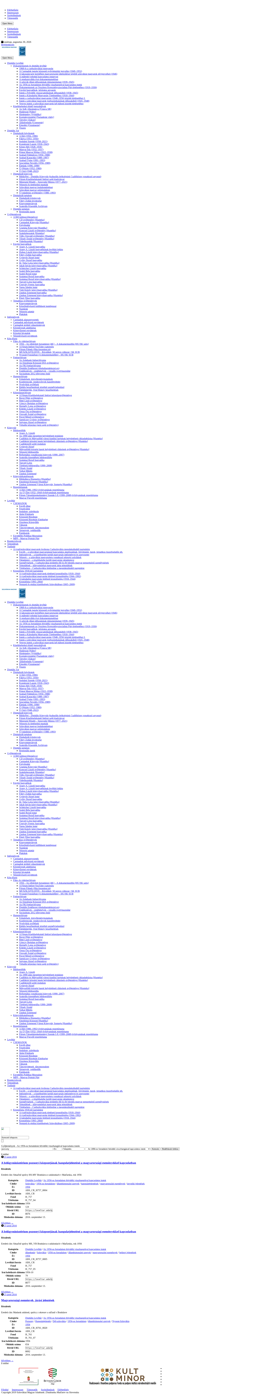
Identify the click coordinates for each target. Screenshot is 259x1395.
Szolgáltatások (14, 15)
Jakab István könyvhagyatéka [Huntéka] (38, 265)
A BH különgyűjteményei (25, 217)
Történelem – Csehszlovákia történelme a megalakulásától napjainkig (51, 568)
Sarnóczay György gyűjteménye (34, 419)
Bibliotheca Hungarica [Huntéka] (35, 479)
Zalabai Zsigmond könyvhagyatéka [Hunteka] (41, 295)
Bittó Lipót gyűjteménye (30, 400)
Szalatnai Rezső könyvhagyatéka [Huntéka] (40, 279)
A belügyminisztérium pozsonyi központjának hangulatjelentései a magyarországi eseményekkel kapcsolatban (68, 1162)
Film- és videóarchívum (24, 341)
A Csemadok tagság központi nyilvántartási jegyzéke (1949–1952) (50, 71)
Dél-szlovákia (59, 1321)
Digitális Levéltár (15, 63)
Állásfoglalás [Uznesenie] (31, 122)
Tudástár (11, 546)
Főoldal (4, 1389)
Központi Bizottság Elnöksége (33, 519)
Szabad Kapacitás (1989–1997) (34, 157)
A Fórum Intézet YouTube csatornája (36, 346)
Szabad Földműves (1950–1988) (34, 155)
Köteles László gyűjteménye (32, 409)
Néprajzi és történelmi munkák (33, 184)
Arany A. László (27, 433)
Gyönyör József (26, 446)
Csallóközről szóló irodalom (32, 444)
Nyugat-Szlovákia (120, 1321)
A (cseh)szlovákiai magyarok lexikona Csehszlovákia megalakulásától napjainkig (51, 549)
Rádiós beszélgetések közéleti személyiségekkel (41, 387)
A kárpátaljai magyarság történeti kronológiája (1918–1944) (47, 579)
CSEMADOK (20, 503)
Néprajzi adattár (26, 311)
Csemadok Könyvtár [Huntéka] (34, 222)
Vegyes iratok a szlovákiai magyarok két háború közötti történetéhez (51, 103)
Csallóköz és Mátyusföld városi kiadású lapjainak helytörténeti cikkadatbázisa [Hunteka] (61, 438)
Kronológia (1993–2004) (31, 581)
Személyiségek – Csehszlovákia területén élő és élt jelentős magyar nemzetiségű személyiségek (64, 562)
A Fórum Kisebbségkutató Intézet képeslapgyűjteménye (45, 395)
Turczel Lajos (25, 463)
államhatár (30, 1252)
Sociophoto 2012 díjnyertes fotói (34, 373)
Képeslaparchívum (22, 392)
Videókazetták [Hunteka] (31, 241)
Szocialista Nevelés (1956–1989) (34, 163)
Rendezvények (14, 541)
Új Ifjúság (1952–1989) (30, 168)
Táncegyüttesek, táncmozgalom (34, 527)
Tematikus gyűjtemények (25, 300)
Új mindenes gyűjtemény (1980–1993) (37, 192)
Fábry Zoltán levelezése (30, 201)
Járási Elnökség (26, 514)
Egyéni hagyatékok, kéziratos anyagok (37, 90)
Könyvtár (11, 427)
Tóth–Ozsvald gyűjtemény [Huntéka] (37, 236)
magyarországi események (112, 1183)
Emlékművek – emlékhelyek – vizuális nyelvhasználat (44, 371)
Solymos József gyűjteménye (33, 422)
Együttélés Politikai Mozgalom (27, 535)
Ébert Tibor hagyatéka (29, 298)
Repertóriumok (20, 487)
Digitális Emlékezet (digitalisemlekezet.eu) (39, 368)
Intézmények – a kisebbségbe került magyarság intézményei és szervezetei (54, 554)
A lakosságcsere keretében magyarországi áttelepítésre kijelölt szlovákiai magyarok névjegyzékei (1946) (68, 74)
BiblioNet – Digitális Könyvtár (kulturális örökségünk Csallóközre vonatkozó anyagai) (60, 176)
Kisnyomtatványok (28, 203)
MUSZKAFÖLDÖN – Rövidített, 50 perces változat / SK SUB (49, 352)
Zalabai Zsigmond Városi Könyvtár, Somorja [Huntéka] (45, 484)
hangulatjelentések (89, 1183)
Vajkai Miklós (25, 471)
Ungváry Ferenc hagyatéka (32, 284)
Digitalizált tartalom (22, 195)
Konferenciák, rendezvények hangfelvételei (39, 382)
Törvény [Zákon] (27, 120)
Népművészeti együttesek (25, 336)
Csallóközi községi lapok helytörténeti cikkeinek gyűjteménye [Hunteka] (53, 441)
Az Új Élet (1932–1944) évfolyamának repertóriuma (44, 492)
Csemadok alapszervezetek (26, 319)
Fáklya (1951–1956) (29, 138)
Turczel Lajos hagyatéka (30, 282)
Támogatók (12, 18)
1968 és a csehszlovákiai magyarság (36, 68)
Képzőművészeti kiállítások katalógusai (37, 306)
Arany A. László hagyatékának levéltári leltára (41, 249)
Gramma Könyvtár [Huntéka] (33, 228)
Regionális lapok (27, 211)
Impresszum (13, 12)
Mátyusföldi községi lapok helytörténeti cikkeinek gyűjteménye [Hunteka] (54, 449)
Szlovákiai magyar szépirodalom (34, 190)
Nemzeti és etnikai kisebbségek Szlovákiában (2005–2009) (47, 584)
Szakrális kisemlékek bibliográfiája (35, 457)
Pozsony (29, 1321)
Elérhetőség (12, 10)
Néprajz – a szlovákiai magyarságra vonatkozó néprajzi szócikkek (50, 557)
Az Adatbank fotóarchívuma (32, 360)
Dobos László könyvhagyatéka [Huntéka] (39, 252)
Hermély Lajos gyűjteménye (32, 406)
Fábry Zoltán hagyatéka (30, 255)
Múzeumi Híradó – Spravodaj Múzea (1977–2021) (43, 182)
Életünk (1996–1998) (29, 165)
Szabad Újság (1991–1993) (32, 160)
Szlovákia (30, 1183)
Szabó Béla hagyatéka (29, 271)
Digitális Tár (13, 130)
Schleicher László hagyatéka (32, 268)
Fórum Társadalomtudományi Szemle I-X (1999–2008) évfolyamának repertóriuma (58, 495)
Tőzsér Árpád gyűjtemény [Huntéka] (36, 238)
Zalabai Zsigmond (27, 473)
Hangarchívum (20, 376)
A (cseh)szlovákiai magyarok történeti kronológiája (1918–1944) (49, 573)
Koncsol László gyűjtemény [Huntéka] (37, 230)
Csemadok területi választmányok (29, 325)
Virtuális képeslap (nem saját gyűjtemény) (39, 425)
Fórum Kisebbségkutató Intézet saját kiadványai (41, 179)
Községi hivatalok (21, 333)
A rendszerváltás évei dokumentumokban (38, 79)
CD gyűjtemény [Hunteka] (32, 219)
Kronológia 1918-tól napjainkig (28, 571)
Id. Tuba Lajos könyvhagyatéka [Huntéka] (39, 263)
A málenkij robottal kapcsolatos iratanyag (38, 76)
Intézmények (13, 317)
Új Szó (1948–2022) (29, 171)
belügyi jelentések (127, 1252)
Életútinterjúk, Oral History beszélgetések (38, 390)
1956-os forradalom (45, 1183)
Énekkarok (24, 533)
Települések (12, 544)
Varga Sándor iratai (28, 287)
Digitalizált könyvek (22, 174)
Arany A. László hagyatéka (32, 246)
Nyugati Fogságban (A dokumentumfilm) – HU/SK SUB (46, 355)
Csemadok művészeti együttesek (28, 322)
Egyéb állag (24, 506)
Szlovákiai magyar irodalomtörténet (36, 187)
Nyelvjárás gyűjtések (29, 384)
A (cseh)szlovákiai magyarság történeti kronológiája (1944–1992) (50, 576)
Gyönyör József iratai (29, 257)
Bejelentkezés (7, 44)
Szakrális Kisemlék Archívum (33, 206)
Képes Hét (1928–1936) (30, 147)
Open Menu (7, 23)
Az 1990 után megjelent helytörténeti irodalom (41, 436)
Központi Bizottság (28, 517)
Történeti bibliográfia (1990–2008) (35, 465)
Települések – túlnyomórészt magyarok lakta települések (45, 565)
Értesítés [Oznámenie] (29, 125)
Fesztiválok (24, 508)
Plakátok (23, 314)
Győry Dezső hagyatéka (30, 260)
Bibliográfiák (19, 430)
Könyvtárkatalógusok (23, 476)
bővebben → (7, 1223)
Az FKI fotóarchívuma (30, 365)
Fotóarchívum (19, 357)
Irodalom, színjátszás (29, 511)
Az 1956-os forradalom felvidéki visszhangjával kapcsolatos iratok (50, 84)
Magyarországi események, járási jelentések (27, 1300)
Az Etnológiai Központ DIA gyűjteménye (39, 363)
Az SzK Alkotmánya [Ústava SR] (35, 109)
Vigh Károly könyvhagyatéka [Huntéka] (38, 290)
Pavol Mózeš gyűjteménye (31, 417)
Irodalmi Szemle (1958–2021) (33, 141)
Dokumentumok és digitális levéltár (30, 66)
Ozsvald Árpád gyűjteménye (32, 414)
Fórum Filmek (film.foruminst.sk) (35, 349)
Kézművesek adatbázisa (24, 328)
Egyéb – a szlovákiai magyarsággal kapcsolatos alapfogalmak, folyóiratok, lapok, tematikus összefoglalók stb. (71, 552)
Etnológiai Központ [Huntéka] (33, 481)
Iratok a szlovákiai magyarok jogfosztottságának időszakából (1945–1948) (54, 101)
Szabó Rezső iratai (28, 273)
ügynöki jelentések (136, 1183)
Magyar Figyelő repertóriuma (33, 498)
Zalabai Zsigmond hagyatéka (33, 292)
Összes (22, 128)
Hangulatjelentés (43, 1321)
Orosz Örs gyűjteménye (30, 411)
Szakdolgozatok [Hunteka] (32, 233)
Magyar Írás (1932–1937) (31, 149)
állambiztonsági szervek (68, 1183)
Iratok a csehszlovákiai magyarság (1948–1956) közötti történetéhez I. (52, 98)
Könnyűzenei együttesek (25, 330)
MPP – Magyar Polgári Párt (26, 538)
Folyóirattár (24, 225)
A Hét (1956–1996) (28, 136)
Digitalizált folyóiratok (23, 133)
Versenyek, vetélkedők (30, 530)
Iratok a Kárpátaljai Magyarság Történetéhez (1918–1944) (46, 95)
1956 (27, 1187)
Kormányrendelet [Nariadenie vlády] (36, 117)
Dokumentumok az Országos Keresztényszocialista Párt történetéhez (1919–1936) (58, 87)
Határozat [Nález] (27, 111)
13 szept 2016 (10, 1157)
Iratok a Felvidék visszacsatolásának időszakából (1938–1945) (48, 93)
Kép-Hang (12, 338)
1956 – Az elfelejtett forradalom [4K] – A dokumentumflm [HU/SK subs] (54, 344)
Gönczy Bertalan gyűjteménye (33, 403)
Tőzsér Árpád (25, 468)
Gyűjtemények (14, 214)
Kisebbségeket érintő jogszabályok (29, 106)
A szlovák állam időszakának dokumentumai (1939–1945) (46, 82)
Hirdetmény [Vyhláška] (30, 114)
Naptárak (23, 309)
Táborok (23, 525)
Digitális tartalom (21, 209)
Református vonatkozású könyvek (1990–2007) (41, 454)
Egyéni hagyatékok (22, 244)
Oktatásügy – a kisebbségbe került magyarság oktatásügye (46, 560)
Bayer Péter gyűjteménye (31, 398)
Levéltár (11, 500)
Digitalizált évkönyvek (30, 198)
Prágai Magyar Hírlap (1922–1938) (36, 152)
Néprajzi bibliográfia (29, 452)
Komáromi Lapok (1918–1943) (34, 144)
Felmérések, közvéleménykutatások (36, 379)
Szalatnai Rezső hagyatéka (31, 276)
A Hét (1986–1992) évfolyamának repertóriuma (41, 490)
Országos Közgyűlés (29, 522)
